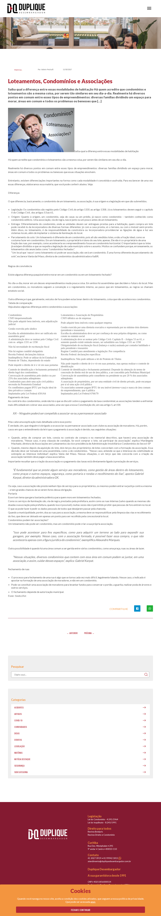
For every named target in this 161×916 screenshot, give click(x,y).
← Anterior (72, 633)
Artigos (18, 713)
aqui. (93, 901)
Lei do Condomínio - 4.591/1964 (103, 819)
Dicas (16, 733)
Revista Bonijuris (95, 831)
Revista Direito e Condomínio (101, 835)
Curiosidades (20, 726)
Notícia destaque (22, 759)
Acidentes (19, 707)
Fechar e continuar (80, 910)
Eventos (18, 739)
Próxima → (89, 633)
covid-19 (18, 720)
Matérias (18, 70)
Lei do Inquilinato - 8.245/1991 (102, 822)
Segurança (19, 765)
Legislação (19, 746)
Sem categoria (21, 772)
